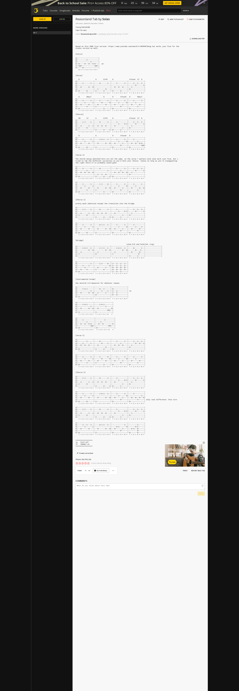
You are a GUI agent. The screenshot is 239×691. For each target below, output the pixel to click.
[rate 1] (76, 463)
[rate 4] (85, 463)
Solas (106, 19)
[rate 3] (82, 463)
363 (95, 34)
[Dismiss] (204, 3)
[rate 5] (88, 463)
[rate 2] (79, 463)
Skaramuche (85, 34)
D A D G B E (86, 27)
